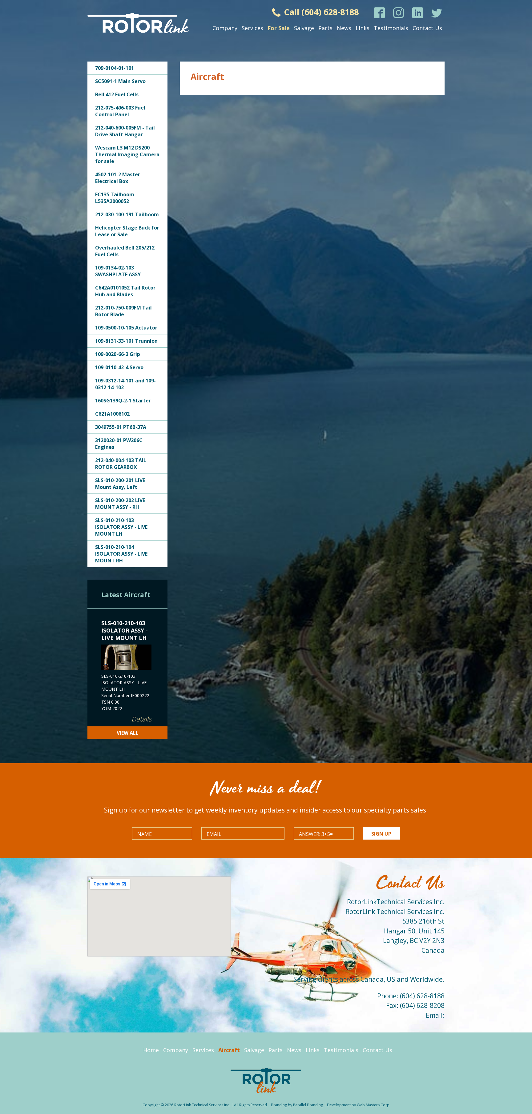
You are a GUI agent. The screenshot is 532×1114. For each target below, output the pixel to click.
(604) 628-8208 (422, 1005)
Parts (325, 28)
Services (252, 28)
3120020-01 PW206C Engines (119, 443)
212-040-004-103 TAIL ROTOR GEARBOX (120, 463)
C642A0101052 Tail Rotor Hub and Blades (125, 291)
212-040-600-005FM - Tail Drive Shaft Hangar (125, 131)
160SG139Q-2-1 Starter (123, 400)
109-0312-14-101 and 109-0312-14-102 (125, 384)
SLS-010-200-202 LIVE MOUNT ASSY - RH (120, 503)
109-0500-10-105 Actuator (126, 327)
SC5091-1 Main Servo (120, 81)
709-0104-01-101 (114, 68)
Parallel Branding (308, 1105)
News (344, 28)
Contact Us (427, 28)
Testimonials (391, 28)
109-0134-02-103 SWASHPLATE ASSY (118, 271)
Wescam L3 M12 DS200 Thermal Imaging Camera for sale (127, 154)
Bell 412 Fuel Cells (117, 94)
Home (151, 1050)
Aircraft (229, 1050)
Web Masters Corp (373, 1105)
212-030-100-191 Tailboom (127, 214)
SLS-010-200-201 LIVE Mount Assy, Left (120, 483)
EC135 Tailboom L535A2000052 (114, 198)
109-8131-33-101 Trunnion (126, 340)
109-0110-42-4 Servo (119, 367)
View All (128, 732)
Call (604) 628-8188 (320, 12)
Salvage (304, 28)
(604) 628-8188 (422, 996)
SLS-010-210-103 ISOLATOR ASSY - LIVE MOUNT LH (121, 527)
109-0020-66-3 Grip (117, 354)
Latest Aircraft (125, 594)
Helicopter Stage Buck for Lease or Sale (127, 231)
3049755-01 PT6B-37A (120, 427)
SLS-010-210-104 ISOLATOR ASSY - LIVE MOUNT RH (121, 554)
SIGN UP (381, 833)
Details (141, 719)
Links (362, 28)
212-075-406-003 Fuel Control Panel (120, 111)
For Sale (279, 28)
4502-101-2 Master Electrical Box (117, 178)
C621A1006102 (112, 413)
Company (224, 28)
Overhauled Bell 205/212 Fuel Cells (125, 251)
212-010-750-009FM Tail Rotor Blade (123, 311)
